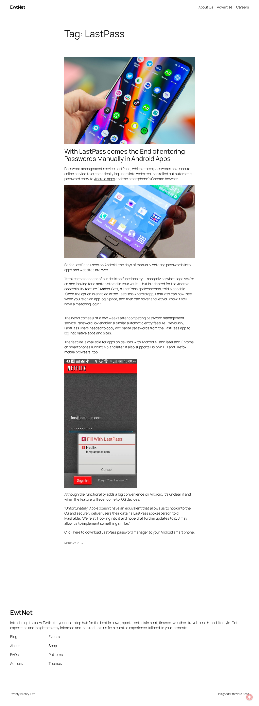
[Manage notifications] (249, 697)
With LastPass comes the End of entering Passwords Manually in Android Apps (124, 155)
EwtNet (17, 7)
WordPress (242, 694)
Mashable (177, 288)
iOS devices (129, 499)
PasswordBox (88, 322)
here (76, 532)
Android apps (104, 178)
